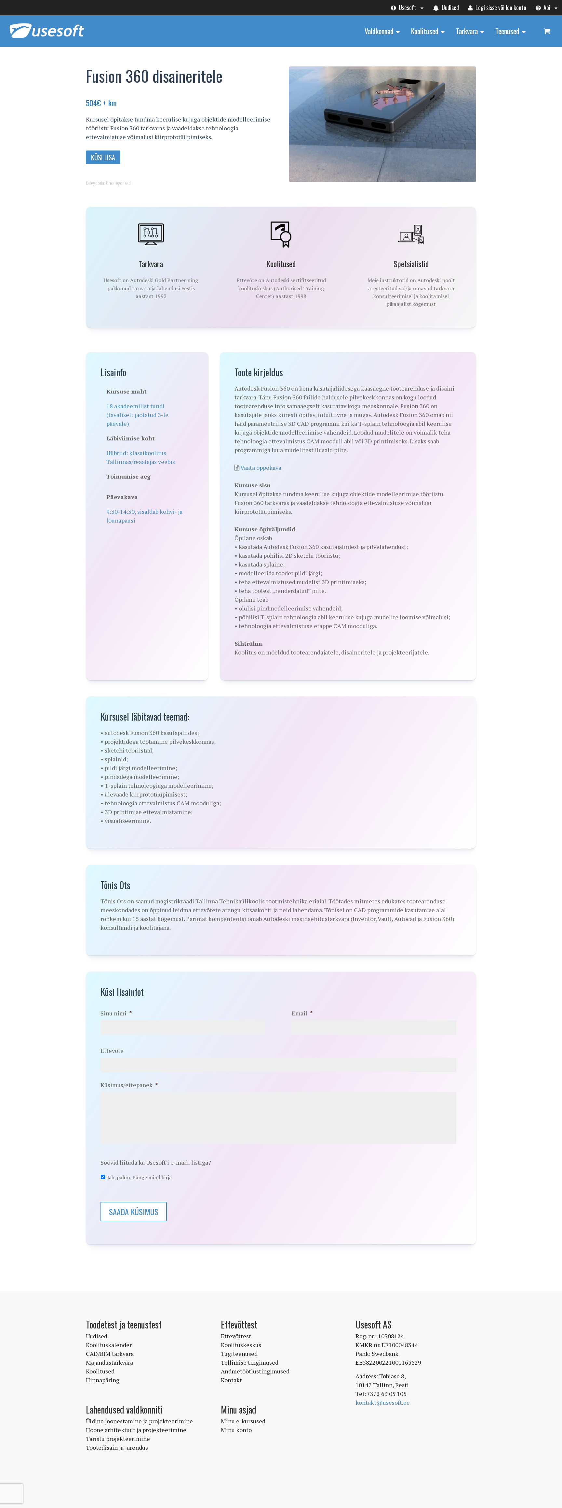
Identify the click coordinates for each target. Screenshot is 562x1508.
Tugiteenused (239, 1353)
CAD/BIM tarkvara (110, 1353)
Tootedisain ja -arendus (117, 1447)
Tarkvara (467, 31)
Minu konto (236, 1430)
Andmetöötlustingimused (255, 1371)
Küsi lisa (103, 157)
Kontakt (231, 1380)
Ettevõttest (236, 1336)
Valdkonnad (379, 31)
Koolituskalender (109, 1345)
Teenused (507, 31)
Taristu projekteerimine (118, 1439)
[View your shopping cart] (546, 30)
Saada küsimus (133, 1211)
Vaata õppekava (260, 467)
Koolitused (424, 31)
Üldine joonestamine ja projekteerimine (139, 1421)
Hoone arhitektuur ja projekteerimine (136, 1430)
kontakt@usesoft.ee (382, 1402)
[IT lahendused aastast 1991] (46, 38)
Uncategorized (118, 183)
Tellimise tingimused (249, 1362)
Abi (546, 7)
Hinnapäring (102, 1380)
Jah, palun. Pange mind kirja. (140, 1177)
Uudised (449, 7)
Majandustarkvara (109, 1362)
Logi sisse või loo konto (500, 7)
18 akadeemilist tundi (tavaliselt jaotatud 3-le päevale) (137, 414)
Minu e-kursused (243, 1421)
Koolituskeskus (241, 1345)
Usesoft (406, 7)
